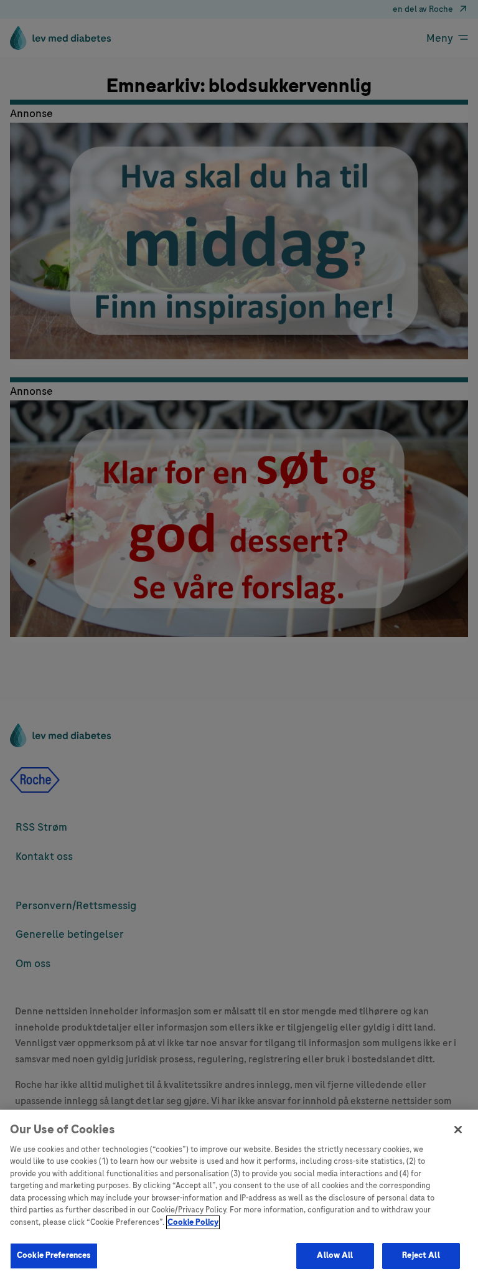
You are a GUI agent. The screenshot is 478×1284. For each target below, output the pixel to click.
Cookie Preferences (54, 1255)
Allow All (335, 1255)
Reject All (420, 1255)
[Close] (458, 1129)
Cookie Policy (192, 1222)
